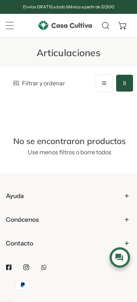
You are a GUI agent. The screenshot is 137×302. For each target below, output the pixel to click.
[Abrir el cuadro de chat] (120, 257)
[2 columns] (124, 83)
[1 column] (104, 83)
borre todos (95, 152)
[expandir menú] (10, 25)
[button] (123, 25)
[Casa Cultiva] (65, 25)
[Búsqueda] (105, 25)
